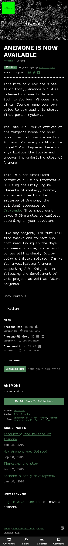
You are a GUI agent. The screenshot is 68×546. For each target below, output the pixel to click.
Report (40, 528)
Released (19, 410)
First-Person (39, 417)
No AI (29, 420)
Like (12, 67)
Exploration (21, 417)
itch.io (7, 528)
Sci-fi (39, 420)
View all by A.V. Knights (23, 528)
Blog (17, 532)
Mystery (18, 420)
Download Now (15, 369)
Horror (54, 417)
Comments (58, 543)
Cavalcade (12, 210)
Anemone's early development (29, 476)
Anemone (8, 60)
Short (49, 420)
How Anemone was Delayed (25, 451)
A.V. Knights (47, 67)
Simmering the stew (21, 463)
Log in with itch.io (22, 501)
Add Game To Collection (36, 401)
